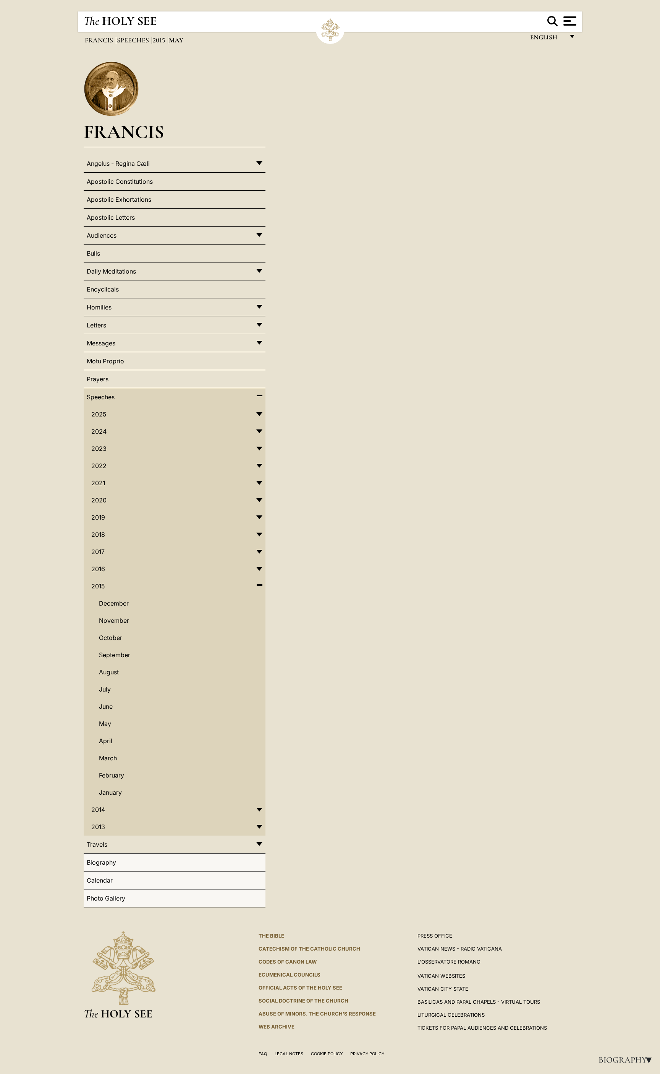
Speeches (133, 40)
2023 (99, 448)
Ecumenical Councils (289, 975)
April (105, 741)
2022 (99, 466)
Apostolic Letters (111, 217)
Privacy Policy (367, 1053)
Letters (96, 325)
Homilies (99, 307)
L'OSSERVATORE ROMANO (448, 962)
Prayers (97, 379)
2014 (98, 809)
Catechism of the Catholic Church (309, 949)
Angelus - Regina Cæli (118, 163)
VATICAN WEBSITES (441, 976)
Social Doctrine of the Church (303, 1001)
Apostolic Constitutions (120, 181)
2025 (98, 414)
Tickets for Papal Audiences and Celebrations (482, 1028)
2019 (98, 517)
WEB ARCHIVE (276, 1027)
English (547, 39)
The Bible (271, 936)
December (114, 603)
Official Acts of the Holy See (300, 988)
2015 (160, 40)
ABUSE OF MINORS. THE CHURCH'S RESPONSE (317, 1014)
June (106, 706)
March (108, 758)
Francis (100, 40)
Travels (97, 844)
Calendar (100, 880)
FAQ (263, 1053)
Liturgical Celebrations (451, 1015)
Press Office (434, 936)
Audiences (101, 235)
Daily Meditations (111, 271)
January (110, 792)
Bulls (93, 253)
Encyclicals (103, 289)
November (114, 620)
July (105, 689)
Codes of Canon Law (288, 962)
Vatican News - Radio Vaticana (459, 949)
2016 (98, 569)
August (109, 672)
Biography (628, 1060)
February (111, 775)
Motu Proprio (105, 361)
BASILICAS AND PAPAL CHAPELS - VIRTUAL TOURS (478, 1002)
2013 (98, 827)
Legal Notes (289, 1053)
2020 (99, 500)
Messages (101, 343)
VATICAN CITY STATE (442, 989)
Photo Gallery (106, 898)
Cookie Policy (327, 1053)
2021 (98, 483)
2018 (98, 534)
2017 (98, 552)
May (105, 723)
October (110, 637)
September (114, 655)
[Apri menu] (568, 21)
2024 (99, 431)
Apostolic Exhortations (119, 199)
